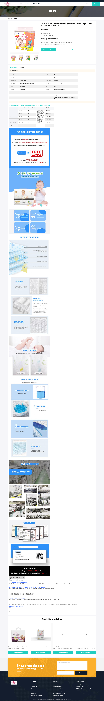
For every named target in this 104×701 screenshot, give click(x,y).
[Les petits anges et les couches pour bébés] (18, 634)
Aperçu (20, 3)
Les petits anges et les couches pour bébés (17, 646)
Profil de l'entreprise (35, 684)
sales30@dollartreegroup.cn (86, 0)
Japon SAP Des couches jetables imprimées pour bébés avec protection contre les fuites (40, 647)
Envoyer (81, 673)
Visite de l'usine (34, 686)
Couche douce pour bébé (57, 686)
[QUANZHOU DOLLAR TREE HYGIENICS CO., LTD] (7, 4)
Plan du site (33, 693)
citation (95, 3)
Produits (27, 3)
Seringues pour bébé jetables (58, 688)
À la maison (10, 18)
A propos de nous (36, 3)
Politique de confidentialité (36, 695)
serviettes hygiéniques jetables (59, 693)
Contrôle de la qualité (35, 688)
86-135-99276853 (97, 0)
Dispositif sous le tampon (58, 695)
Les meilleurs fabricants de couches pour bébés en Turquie (84, 647)
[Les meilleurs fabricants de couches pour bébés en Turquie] (86, 634)
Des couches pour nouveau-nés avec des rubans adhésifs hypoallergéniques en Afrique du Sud (63, 647)
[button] (39, 58)
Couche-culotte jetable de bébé (59, 684)
